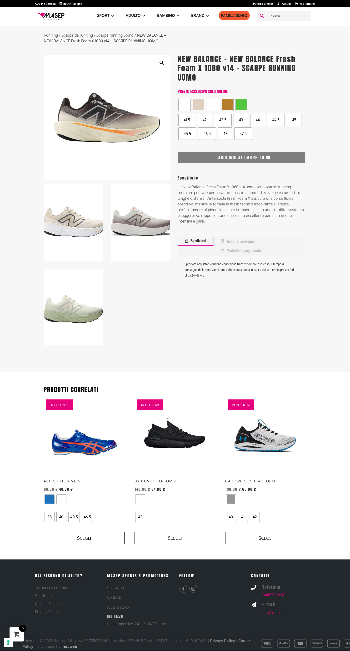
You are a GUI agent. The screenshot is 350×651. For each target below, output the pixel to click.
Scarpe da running (77, 35)
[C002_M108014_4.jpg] (73, 307)
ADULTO (133, 15)
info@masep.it (274, 612)
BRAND (198, 15)
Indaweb (69, 646)
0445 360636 (273, 595)
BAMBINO (166, 15)
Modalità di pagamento (244, 250)
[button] (161, 62)
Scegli (84, 538)
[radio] (184, 105)
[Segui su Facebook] (183, 589)
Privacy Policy (222, 640)
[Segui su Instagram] (193, 589)
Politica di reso (263, 3)
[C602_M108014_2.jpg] (73, 222)
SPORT (103, 15)
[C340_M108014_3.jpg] (140, 222)
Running (51, 35)
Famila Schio (234, 15)
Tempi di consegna (241, 241)
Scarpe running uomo (114, 35)
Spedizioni (198, 240)
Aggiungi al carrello (241, 157)
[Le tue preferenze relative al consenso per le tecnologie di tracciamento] (8, 642)
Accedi (286, 3)
